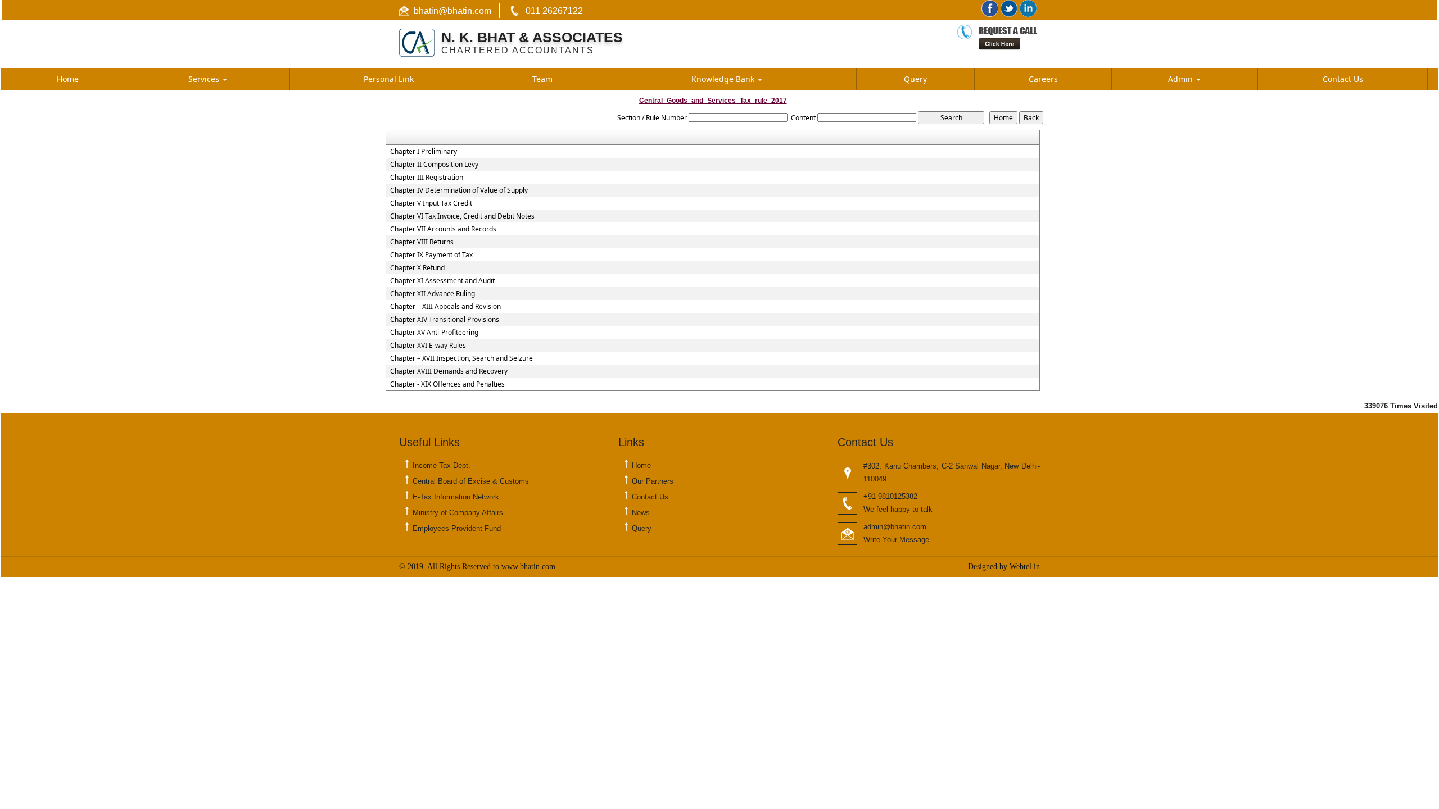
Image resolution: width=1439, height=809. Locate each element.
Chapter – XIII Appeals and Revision (445, 306)
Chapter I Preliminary (423, 151)
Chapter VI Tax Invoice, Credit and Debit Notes (462, 216)
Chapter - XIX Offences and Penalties (447, 384)
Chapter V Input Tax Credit (431, 203)
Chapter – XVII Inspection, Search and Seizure (461, 358)
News (641, 512)
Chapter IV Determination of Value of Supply (459, 190)
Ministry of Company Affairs (458, 512)
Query (915, 79)
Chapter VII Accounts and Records (443, 229)
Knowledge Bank (724, 79)
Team (542, 79)
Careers (1043, 79)
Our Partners (652, 481)
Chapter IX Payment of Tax (431, 255)
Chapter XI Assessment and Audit (442, 280)
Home (68, 79)
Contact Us (1343, 79)
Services (204, 79)
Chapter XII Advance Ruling (432, 293)
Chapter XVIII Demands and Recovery (449, 371)
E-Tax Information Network (456, 497)
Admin (1181, 79)
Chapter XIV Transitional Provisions (444, 319)
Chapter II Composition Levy (434, 164)
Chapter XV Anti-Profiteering (434, 332)
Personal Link (389, 79)
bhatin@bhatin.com (452, 11)
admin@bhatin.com (894, 526)
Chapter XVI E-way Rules (428, 345)
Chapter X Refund (417, 267)
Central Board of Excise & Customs (471, 481)
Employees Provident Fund (457, 528)
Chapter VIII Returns (422, 242)
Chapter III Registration (426, 177)
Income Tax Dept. (441, 465)
